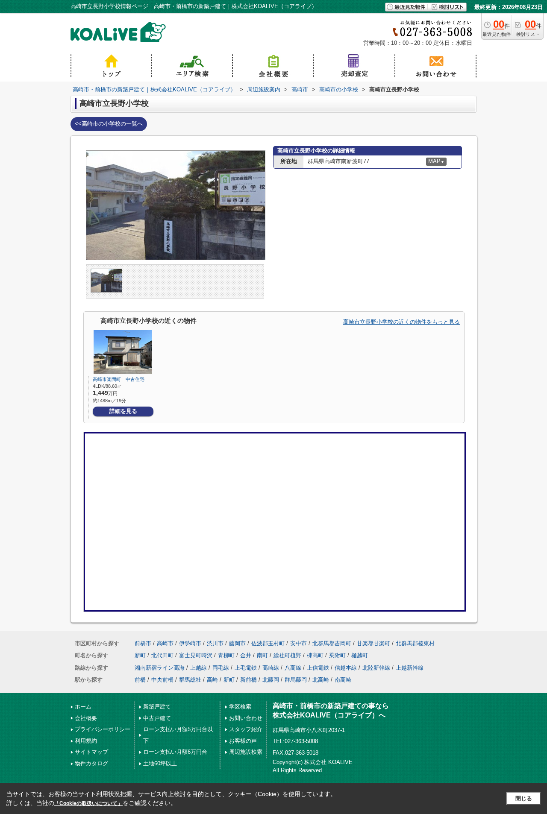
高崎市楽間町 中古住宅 (118, 379)
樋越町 (359, 655)
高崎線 (270, 668)
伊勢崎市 (190, 643)
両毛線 (220, 668)
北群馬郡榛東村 (415, 643)
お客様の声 (243, 741)
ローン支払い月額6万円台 (175, 752)
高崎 (212, 679)
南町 (262, 655)
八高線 (293, 668)
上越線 (198, 668)
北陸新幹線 (376, 668)
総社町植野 (287, 655)
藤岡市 (237, 643)
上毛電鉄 (246, 668)
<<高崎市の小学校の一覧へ (109, 123)
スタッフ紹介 (245, 729)
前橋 (140, 679)
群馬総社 (190, 679)
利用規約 (86, 741)
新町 (140, 655)
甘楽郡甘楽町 (373, 643)
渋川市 (215, 643)
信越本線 (346, 668)
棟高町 (315, 655)
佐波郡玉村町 (268, 643)
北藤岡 (270, 679)
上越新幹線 (409, 668)
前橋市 (143, 643)
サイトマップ (91, 752)
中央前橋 (162, 679)
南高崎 (343, 679)
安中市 (298, 643)
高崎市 (165, 643)
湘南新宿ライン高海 (160, 668)
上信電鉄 (318, 668)
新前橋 (248, 679)
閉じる (523, 798)
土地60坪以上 (160, 763)
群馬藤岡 (296, 679)
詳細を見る (123, 411)
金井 (245, 655)
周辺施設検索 (245, 752)
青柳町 (226, 655)
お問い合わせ (245, 718)
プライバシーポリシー (102, 729)
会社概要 (86, 718)
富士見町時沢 (195, 655)
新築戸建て (157, 706)
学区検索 (240, 706)
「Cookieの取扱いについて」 (88, 803)
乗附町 (337, 655)
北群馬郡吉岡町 (331, 643)
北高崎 (320, 679)
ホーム (83, 706)
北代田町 (162, 655)
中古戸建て (157, 718)
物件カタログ (91, 763)
